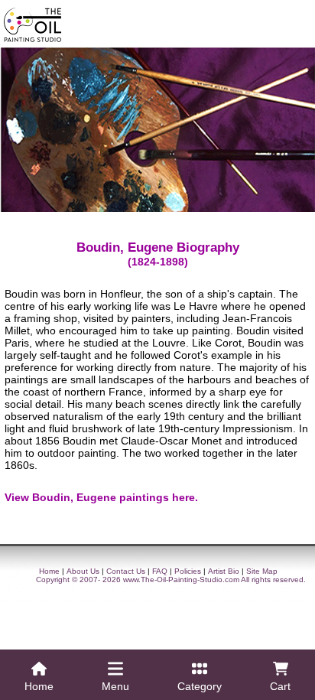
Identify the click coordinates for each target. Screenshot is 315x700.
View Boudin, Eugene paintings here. (101, 497)
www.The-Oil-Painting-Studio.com (181, 579)
